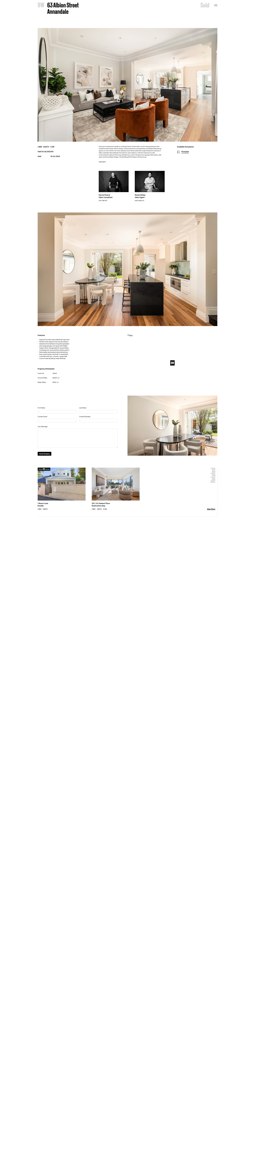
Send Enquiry (44, 453)
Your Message (42, 427)
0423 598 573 (139, 200)
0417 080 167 (103, 200)
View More (211, 509)
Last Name (82, 408)
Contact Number (85, 417)
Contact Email (42, 417)
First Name (41, 408)
